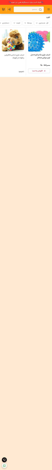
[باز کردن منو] (48, 9)
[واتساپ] (4, 465)
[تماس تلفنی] (4, 459)
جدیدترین (42, 23)
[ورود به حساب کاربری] (10, 9)
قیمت (18, 23)
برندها (29, 23)
